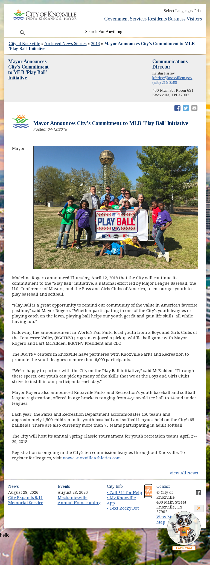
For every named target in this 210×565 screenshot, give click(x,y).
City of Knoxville (24, 43)
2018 (95, 43)
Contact (163, 486)
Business (176, 19)
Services (138, 19)
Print (198, 11)
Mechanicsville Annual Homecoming (79, 500)
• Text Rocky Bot (123, 508)
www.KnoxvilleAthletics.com (92, 458)
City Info (115, 486)
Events (64, 486)
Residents (157, 19)
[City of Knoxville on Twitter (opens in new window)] (195, 497)
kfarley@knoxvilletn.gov (172, 78)
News (13, 486)
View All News (184, 473)
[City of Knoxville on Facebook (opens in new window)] (195, 490)
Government (116, 19)
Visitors (194, 19)
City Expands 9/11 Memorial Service (25, 500)
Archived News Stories (65, 43)
